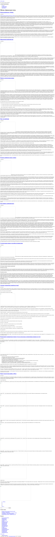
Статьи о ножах (4, 6)
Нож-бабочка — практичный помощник (8, 513)
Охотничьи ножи (4, 528)
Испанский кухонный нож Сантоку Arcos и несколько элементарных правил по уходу (20, 336)
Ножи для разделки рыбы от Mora (8, 373)
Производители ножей (5, 529)
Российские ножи (4, 530)
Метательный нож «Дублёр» (7, 12)
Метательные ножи (5, 525)
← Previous (3, 501)
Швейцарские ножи (5, 532)
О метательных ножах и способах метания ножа (11, 243)
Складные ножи (4, 531)
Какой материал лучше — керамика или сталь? (9, 514)
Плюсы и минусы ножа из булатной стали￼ (8, 511)
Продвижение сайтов (12, 536)
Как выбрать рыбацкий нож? (7, 203)
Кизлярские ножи (4, 522)
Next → (3, 506)
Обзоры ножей (4, 527)
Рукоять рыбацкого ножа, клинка (8, 157)
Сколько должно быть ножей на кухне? (9, 285)
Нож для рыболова (4, 118)
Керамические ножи (5, 521)
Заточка (3, 520)
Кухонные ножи (4, 524)
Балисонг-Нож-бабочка (5, 517)
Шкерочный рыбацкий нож (6, 39)
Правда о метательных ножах (7, 78)
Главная (3, 5)
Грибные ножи (4, 519)
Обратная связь (4, 7)
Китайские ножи (4, 523)
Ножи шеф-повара (4, 526)
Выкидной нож (4, 518)
